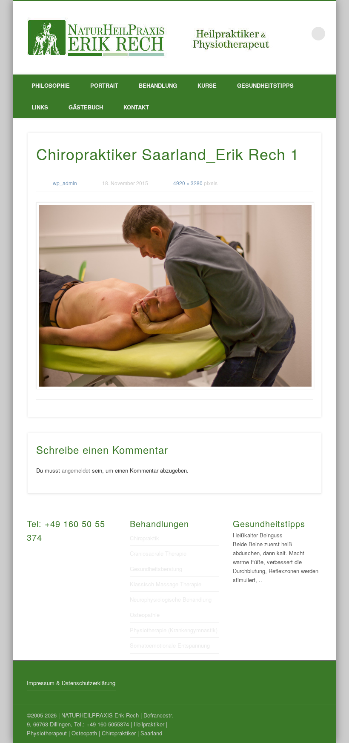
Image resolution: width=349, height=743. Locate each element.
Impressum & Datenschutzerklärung (71, 683)
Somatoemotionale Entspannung (170, 645)
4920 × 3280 (188, 182)
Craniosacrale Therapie (158, 553)
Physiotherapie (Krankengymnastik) (173, 630)
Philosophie (50, 85)
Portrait (104, 85)
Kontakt (136, 107)
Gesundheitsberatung (156, 569)
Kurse (207, 85)
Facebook (301, 33)
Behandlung (158, 85)
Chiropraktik (144, 538)
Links (39, 107)
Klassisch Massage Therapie (165, 584)
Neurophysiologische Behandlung (171, 599)
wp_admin (65, 182)
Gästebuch (86, 107)
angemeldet (76, 470)
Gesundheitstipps (265, 85)
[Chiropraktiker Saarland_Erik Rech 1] (174, 296)
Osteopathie (145, 615)
